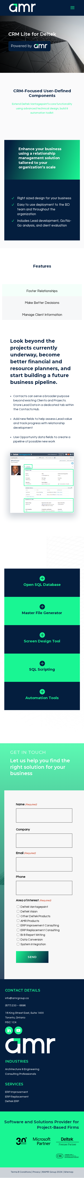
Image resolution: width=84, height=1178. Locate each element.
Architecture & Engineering (22, 1069)
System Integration (33, 944)
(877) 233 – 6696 (15, 1005)
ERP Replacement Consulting (40, 930)
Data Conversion (32, 939)
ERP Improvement (16, 1092)
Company (23, 829)
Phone (20, 876)
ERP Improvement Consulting (40, 925)
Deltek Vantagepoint (34, 906)
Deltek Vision (29, 911)
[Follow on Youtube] (18, 1030)
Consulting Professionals (20, 1074)
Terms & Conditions (21, 1172)
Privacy (36, 1172)
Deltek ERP (12, 1101)
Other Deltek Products (35, 916)
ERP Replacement (17, 1096)
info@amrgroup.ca (17, 998)
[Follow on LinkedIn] (9, 1030)
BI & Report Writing (33, 934)
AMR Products (30, 921)
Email (26, 853)
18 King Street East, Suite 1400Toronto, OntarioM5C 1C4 (24, 1018)
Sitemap (68, 1172)
